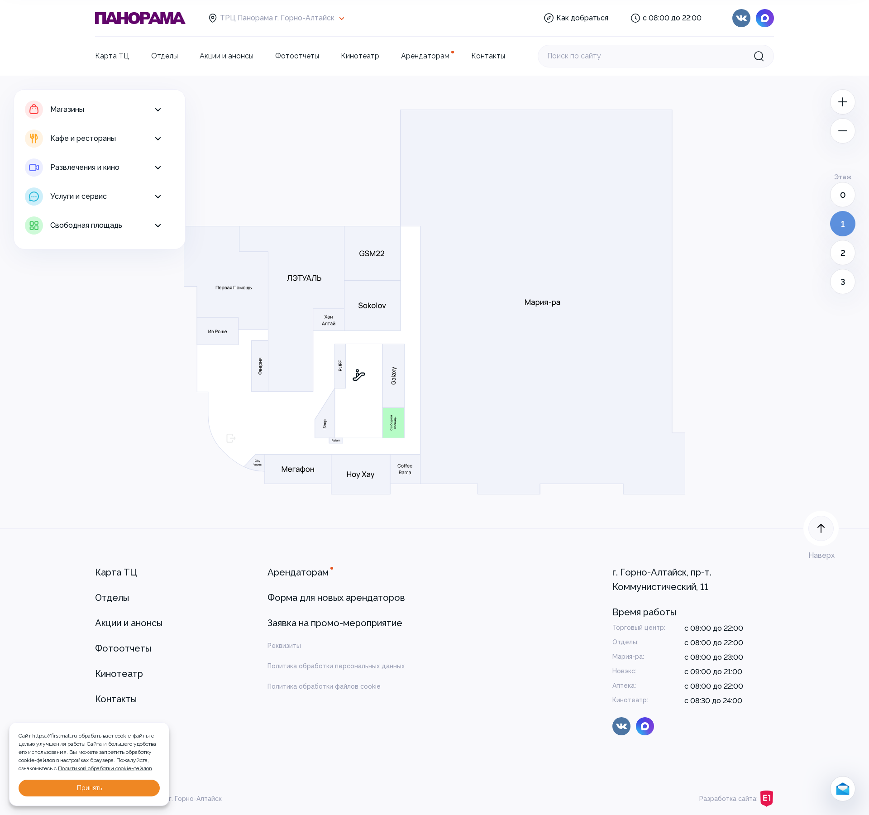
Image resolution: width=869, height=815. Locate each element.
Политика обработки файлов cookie (324, 686)
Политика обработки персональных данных (336, 666)
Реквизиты (284, 645)
